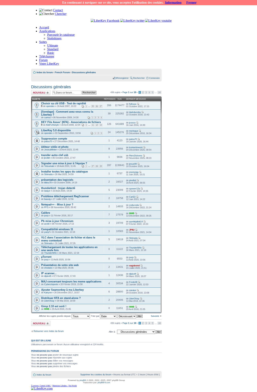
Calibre (45, 212)
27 (101, 106)
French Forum (62, 72)
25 (93, 106)
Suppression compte (54, 138)
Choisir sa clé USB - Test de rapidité (63, 103)
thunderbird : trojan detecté (58, 188)
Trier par (95, 316)
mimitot (132, 290)
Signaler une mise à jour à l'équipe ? (64, 163)
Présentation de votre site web (60, 265)
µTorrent (46, 256)
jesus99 (133, 164)
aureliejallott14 (136, 221)
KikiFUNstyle (52, 125)
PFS (46, 207)
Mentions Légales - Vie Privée (64, 386)
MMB (131, 213)
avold (46, 224)
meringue (133, 131)
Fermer (191, 2)
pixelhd (132, 180)
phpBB (83, 380)
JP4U (132, 230)
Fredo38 (133, 282)
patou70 (48, 141)
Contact (58, 10)
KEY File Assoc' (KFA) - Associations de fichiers (71, 122)
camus (47, 117)
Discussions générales (84, 72)
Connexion (154, 78)
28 (97, 166)
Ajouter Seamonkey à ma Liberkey (62, 289)
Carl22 (132, 197)
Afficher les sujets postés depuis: (55, 316)
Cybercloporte (51, 284)
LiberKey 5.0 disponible (56, 130)
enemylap (134, 172)
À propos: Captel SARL (41, 386)
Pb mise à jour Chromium (57, 221)
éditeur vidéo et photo (54, 146)
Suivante (155, 316)
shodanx (48, 268)
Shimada (48, 174)
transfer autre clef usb (54, 155)
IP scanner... (49, 273)
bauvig (47, 199)
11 (93, 125)
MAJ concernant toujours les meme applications (71, 281)
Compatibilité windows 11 (57, 229)
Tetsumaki (49, 166)
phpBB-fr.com (104, 382)
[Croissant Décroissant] (130, 316)
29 (101, 166)
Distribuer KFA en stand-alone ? (61, 298)
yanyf (47, 232)
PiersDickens (135, 155)
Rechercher (139, 78)
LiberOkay (49, 301)
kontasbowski (136, 147)
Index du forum (45, 72)
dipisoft (47, 276)
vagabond (134, 265)
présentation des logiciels (57, 179)
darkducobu (135, 112)
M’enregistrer (122, 78)
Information (173, 2)
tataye (47, 191)
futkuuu (132, 104)
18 (159, 92)
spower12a (134, 188)
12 (97, 125)
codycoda (134, 205)
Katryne (48, 292)
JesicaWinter (50, 149)
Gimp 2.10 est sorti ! (53, 306)
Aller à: (112, 331)
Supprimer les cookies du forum (95, 374)
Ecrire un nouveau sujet (40, 92)
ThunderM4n (50, 253)
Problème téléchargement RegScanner (65, 196)
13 (101, 125)
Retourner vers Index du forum (49, 331)
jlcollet (47, 158)
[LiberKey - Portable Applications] (42, 388)
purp (46, 215)
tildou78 (48, 182)
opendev (50, 106)
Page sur (129, 92)
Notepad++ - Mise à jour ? (57, 204)
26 (97, 106)
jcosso (132, 122)
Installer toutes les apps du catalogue (64, 171)
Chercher (60, 13)
